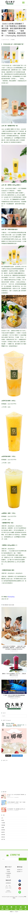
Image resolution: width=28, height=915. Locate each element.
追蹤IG (16, 909)
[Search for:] (14, 715)
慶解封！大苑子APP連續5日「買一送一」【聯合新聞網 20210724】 (14, 674)
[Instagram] (16, 907)
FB (11, 909)
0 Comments (16, 797)
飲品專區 (7, 909)
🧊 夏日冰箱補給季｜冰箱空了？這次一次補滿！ (16, 802)
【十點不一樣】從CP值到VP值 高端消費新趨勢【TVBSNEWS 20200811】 (14, 696)
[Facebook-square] (11, 907)
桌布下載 (3, 839)
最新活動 (3, 834)
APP (2, 818)
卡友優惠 (3, 822)
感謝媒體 (12, 39)
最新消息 (20, 909)
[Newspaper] (20, 907)
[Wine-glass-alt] (7, 907)
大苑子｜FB (5, 760)
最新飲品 (3, 837)
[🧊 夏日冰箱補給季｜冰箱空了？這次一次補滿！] (3, 802)
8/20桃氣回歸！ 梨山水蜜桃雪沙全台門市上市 (16, 809)
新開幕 (2, 827)
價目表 (2, 820)
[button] (23, 2)
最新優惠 (3, 829)
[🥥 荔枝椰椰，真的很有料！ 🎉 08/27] (14, 740)
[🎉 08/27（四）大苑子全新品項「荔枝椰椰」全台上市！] (3, 796)
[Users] (25, 907)
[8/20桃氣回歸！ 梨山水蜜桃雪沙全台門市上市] (3, 809)
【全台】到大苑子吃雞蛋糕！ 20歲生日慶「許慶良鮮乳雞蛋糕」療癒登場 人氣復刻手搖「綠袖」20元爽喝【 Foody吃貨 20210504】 (14, 648)
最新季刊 (3, 832)
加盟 (25, 909)
